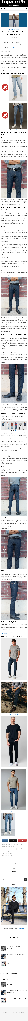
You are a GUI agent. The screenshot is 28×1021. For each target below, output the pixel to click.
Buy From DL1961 (14, 811)
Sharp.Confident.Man (6, 858)
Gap (16, 430)
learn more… (21, 928)
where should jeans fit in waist (7, 853)
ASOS (15, 101)
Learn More (12, 47)
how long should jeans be (7, 844)
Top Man (16, 129)
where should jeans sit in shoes (8, 855)
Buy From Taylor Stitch (14, 714)
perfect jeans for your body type (8, 851)
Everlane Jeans (14, 836)
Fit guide (16, 29)
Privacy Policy (18, 1012)
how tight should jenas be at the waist (9, 846)
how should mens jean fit (18, 844)
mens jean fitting (20, 848)
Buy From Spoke (14, 680)
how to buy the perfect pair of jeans (8, 848)
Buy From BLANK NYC (14, 768)
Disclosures (23, 1012)
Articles (11, 29)
